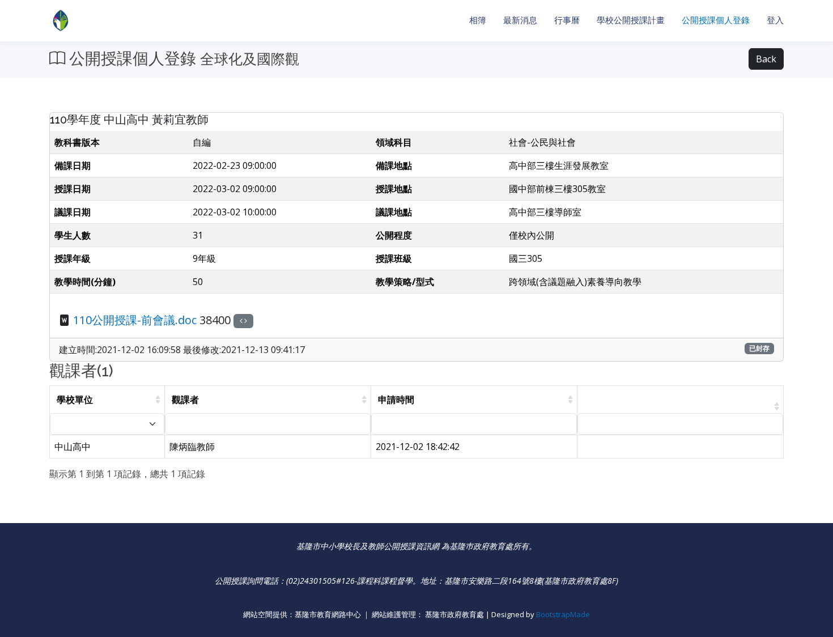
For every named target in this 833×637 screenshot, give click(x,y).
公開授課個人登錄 (716, 20)
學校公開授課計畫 (631, 20)
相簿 (477, 20)
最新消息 (520, 20)
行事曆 (567, 20)
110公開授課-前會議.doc (135, 320)
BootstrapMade (563, 614)
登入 (775, 20)
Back (766, 59)
